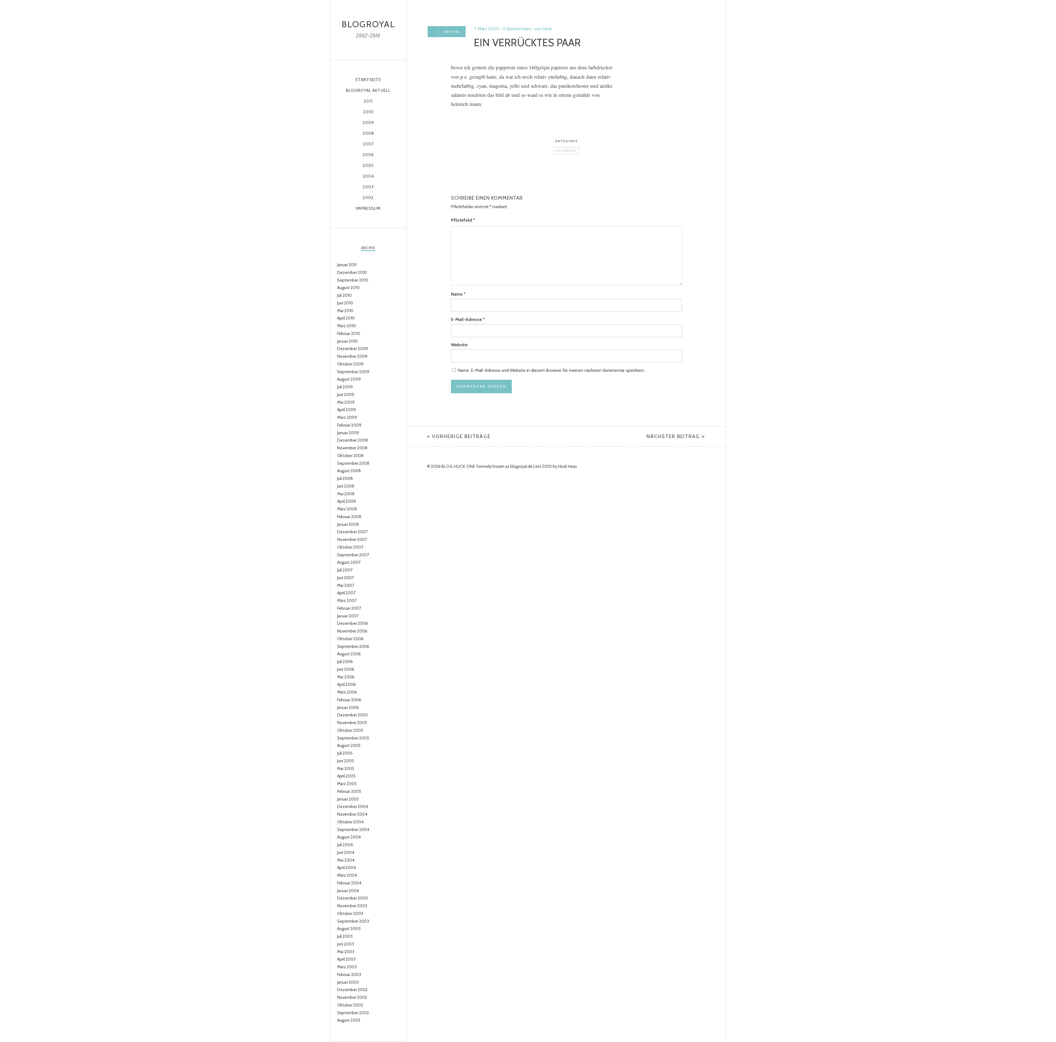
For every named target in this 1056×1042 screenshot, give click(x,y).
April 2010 (346, 318)
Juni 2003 (345, 944)
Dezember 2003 (352, 898)
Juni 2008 (345, 486)
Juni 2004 (345, 852)
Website (459, 344)
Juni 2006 (345, 669)
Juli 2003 (345, 936)
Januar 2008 (348, 524)
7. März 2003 (486, 28)
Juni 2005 (345, 760)
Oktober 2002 (350, 1005)
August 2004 (349, 837)
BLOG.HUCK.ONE (458, 466)
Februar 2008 (349, 516)
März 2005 (347, 783)
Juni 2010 (345, 303)
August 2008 (349, 470)
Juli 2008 (345, 478)
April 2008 (346, 501)
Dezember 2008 (352, 440)
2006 (368, 154)
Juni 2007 (345, 577)
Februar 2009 (349, 425)
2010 (368, 111)
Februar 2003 (349, 974)
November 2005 (352, 722)
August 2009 (349, 379)
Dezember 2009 (352, 348)
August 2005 (349, 745)
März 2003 (347, 966)
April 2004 (346, 867)
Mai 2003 (345, 951)
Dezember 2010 (352, 272)
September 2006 (353, 646)
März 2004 (347, 875)
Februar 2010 (348, 333)
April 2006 (346, 684)
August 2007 (349, 562)
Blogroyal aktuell (368, 90)
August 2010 (348, 287)
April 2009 (346, 409)
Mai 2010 (345, 310)
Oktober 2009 (350, 364)
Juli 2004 (345, 844)
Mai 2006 (345, 677)
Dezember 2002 (352, 989)
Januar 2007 (348, 616)
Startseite (368, 79)
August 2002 (349, 1020)
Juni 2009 (345, 394)
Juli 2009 (345, 386)
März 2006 (347, 692)
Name (458, 294)
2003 (368, 187)
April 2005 (346, 776)
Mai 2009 (345, 402)
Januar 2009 (348, 432)
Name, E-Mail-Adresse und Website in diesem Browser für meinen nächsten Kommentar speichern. (551, 370)
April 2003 (346, 959)
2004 (368, 176)
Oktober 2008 (350, 455)
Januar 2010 (347, 341)
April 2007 (346, 592)
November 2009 (352, 356)
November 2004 (352, 814)
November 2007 (352, 539)
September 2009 (353, 371)
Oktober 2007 (350, 547)
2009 (368, 122)
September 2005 (353, 738)
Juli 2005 (345, 753)
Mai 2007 (345, 585)
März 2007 (347, 600)
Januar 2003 (348, 982)
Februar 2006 (349, 699)
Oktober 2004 (350, 822)
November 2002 (352, 997)
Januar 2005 (348, 799)
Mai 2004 (345, 860)
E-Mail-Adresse (468, 319)
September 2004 (353, 829)
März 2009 (347, 417)
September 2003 (353, 921)
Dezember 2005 (352, 715)
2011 (368, 101)
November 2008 (352, 448)
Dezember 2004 (352, 806)
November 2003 (352, 905)
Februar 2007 (349, 608)
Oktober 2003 (350, 913)
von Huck (543, 28)
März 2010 (346, 325)
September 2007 (353, 554)
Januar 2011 (346, 264)
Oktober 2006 (350, 638)
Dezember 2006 (352, 623)
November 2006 (352, 631)
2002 (368, 197)
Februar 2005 (349, 791)
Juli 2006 (345, 661)
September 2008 (353, 463)
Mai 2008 (345, 493)
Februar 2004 (349, 883)
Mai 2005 (345, 768)
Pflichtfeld (463, 220)
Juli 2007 (345, 570)
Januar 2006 (348, 707)
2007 (368, 144)
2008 (368, 133)
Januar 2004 (348, 890)
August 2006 (349, 653)
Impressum (368, 208)
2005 (368, 165)
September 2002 (353, 1012)
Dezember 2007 (352, 531)
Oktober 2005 (350, 730)
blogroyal (368, 24)
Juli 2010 (344, 295)
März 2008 (347, 509)
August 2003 (349, 928)
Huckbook (566, 151)
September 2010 (352, 280)
